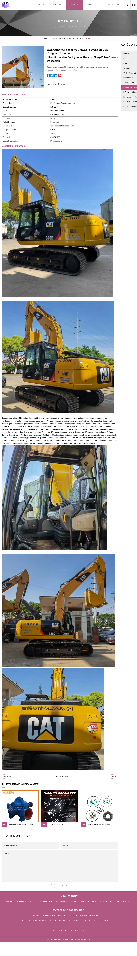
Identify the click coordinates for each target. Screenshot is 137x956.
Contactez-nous (114, 5)
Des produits (73, 5)
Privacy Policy (124, 901)
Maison (41, 5)
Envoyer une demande (56, 84)
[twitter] (65, 930)
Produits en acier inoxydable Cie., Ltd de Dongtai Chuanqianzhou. (51, 921)
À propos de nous (56, 5)
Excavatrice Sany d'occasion (74, 38)
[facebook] (54, 930)
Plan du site (106, 901)
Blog (101, 5)
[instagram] (77, 930)
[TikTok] (83, 930)
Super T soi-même (56, 824)
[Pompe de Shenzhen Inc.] (5, 5)
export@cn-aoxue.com (83, 939)
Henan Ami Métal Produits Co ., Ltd (84, 916)
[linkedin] (60, 930)
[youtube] (71, 930)
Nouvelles (90, 5)
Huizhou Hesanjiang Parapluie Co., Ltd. (49, 916)
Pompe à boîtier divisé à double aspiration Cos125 (21, 825)
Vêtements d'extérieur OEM (96, 921)
